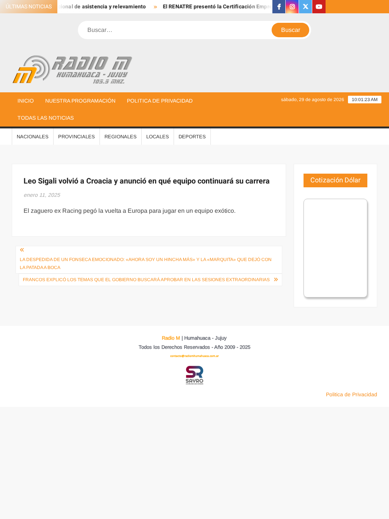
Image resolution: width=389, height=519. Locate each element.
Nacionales (33, 136)
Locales (157, 136)
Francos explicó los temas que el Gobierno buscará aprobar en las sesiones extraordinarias (146, 279)
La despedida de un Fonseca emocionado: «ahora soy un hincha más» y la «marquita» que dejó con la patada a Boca (146, 263)
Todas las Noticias (45, 118)
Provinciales (76, 136)
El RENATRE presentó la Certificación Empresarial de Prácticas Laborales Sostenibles (265, 7)
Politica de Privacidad (160, 101)
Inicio (25, 101)
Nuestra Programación (80, 101)
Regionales (120, 136)
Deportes (192, 136)
